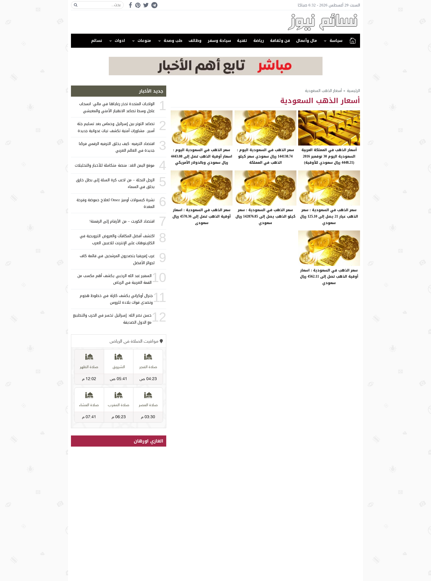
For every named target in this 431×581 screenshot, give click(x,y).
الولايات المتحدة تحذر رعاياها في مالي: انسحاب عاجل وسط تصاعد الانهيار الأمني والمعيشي (117, 107)
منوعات (144, 40)
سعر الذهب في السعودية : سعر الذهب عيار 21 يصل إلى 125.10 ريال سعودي (329, 216)
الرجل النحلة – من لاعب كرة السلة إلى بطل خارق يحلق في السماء (115, 183)
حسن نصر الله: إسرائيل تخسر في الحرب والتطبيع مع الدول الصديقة (112, 319)
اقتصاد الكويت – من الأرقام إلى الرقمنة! (122, 221)
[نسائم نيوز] (215, 22)
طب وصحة (173, 40)
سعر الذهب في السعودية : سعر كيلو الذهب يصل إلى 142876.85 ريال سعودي (265, 216)
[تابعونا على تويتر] (146, 5)
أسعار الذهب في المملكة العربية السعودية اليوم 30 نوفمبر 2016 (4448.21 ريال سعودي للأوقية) (329, 156)
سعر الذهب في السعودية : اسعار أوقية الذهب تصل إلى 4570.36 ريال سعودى (201, 216)
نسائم (96, 40)
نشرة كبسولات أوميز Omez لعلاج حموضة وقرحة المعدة (116, 203)
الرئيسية (352, 41)
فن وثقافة (280, 40)
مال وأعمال (306, 40)
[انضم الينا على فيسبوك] (130, 5)
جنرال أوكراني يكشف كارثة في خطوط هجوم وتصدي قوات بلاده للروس (116, 299)
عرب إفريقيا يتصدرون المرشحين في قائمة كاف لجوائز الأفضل (117, 259)
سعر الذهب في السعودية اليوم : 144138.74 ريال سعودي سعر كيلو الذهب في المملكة (265, 156)
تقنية (242, 40)
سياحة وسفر (219, 40)
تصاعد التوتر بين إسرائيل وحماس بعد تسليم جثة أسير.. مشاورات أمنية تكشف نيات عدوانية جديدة (116, 127)
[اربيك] (216, 74)
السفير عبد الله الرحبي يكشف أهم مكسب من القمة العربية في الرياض (114, 279)
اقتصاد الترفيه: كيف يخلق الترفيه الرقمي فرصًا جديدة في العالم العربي (117, 147)
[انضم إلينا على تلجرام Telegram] (154, 5)
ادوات (120, 40)
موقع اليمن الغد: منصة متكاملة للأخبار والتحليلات (115, 165)
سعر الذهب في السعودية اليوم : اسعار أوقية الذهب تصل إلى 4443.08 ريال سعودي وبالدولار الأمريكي (201, 156)
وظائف (195, 40)
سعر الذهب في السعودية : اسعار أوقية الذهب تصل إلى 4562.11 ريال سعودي (329, 276)
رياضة (258, 40)
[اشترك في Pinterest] (138, 5)
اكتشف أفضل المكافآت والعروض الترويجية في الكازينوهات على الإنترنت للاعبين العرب (117, 239)
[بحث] (75, 5)
